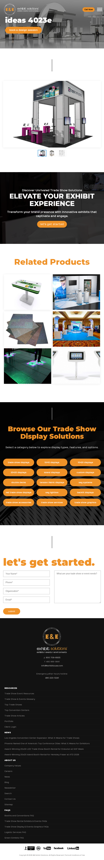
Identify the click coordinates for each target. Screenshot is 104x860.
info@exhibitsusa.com (52, 666)
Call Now (88, 9)
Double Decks (18, 482)
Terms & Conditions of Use (75, 855)
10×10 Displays (52, 462)
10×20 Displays (85, 462)
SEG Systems (85, 482)
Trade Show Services (52, 502)
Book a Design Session (23, 30)
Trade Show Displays (18, 462)
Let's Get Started (52, 224)
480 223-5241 (52, 678)
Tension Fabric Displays (52, 482)
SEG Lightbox (52, 492)
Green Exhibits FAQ (14, 838)
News (7, 732)
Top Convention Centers (16, 710)
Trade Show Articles (14, 716)
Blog (6, 782)
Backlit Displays (85, 492)
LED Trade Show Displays (18, 492)
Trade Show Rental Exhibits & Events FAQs (25, 821)
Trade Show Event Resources (19, 693)
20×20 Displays (18, 472)
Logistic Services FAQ (15, 832)
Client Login (10, 727)
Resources (10, 688)
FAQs (7, 810)
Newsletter (10, 788)
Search (8, 793)
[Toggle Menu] (99, 9)
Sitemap (8, 804)
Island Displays (52, 472)
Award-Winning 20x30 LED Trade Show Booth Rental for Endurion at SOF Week (44, 749)
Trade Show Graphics (85, 502)
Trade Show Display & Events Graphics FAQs (26, 827)
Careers (8, 771)
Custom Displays (85, 472)
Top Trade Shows (13, 705)
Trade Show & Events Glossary (19, 699)
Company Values (12, 766)
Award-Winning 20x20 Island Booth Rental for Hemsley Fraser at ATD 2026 (41, 754)
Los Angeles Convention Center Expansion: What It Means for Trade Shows (41, 738)
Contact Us (10, 799)
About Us (10, 760)
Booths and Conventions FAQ (19, 816)
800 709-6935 (53, 657)
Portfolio (8, 721)
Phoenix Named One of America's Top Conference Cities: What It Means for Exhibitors (47, 743)
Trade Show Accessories (18, 502)
